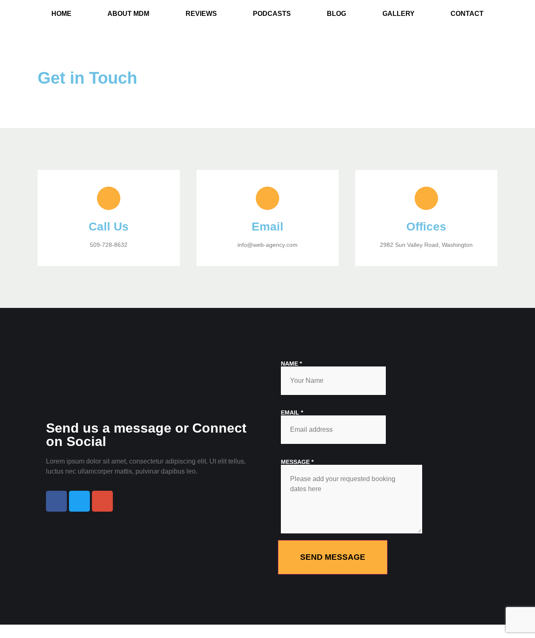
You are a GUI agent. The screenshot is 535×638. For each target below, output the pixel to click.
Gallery (398, 13)
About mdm (128, 13)
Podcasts (272, 13)
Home (61, 13)
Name (291, 363)
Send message (332, 557)
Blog (336, 13)
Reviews (201, 13)
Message (297, 462)
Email (292, 412)
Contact (467, 13)
